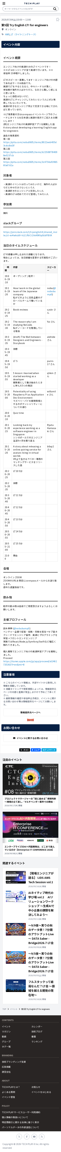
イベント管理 (8, 1097)
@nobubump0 (51, 291)
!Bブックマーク (49, 750)
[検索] (54, 9)
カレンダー (36, 1026)
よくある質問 (8, 1092)
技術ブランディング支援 (14, 1061)
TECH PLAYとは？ (11, 1087)
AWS (7, 34)
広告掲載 (6, 1066)
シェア (37, 750)
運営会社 (6, 1071)
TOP (4, 1009)
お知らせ (35, 1087)
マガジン (6, 1031)
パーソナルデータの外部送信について (20, 1127)
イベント (14, 1009)
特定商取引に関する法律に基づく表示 (20, 1122)
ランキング (36, 1041)
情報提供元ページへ (30, 712)
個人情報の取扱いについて (15, 1117)
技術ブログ (36, 1031)
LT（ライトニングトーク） (24, 34)
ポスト (26, 750)
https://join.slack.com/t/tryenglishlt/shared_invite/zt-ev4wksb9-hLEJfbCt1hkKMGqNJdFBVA (30, 233)
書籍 (33, 1036)
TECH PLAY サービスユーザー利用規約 (21, 1112)
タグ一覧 (6, 1046)
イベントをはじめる (41, 1092)
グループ (6, 1041)
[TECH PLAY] (32, 3)
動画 (4, 1036)
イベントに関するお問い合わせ (32, 738)
